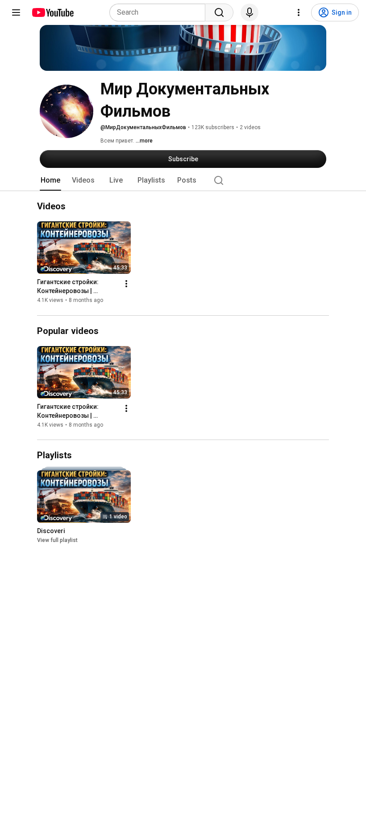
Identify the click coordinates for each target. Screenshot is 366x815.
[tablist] (183, 180)
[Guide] (16, 12)
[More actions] (126, 284)
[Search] (219, 12)
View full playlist (57, 540)
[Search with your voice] (249, 12)
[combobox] (160, 12)
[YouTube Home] (52, 12)
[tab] (50, 180)
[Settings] (298, 12)
